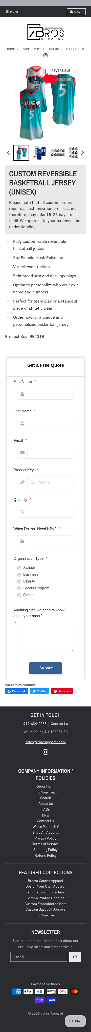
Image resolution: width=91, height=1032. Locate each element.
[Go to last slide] (8, 153)
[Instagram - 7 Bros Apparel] (45, 55)
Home (11, 49)
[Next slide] (82, 153)
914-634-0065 (35, 723)
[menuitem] (21, 153)
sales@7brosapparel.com (46, 742)
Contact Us (59, 723)
